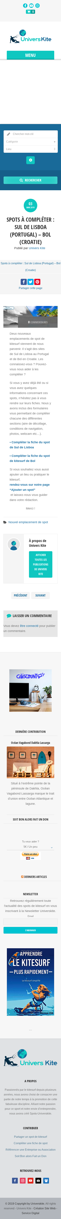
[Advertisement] (30, 91)
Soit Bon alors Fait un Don (30, 1156)
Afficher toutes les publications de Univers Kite (40, 564)
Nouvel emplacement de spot (28, 522)
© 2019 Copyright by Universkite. (25, 1203)
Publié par (29, 248)
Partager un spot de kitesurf (30, 1136)
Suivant (40, 595)
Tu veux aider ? (30, 841)
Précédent (20, 595)
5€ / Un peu (30, 846)
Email (31, 916)
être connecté (29, 626)
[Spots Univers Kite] (30, 36)
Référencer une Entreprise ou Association (31, 1149)
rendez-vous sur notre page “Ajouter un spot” (30, 487)
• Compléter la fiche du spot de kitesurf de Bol (30, 458)
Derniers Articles (35, 877)
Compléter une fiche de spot (30, 1143)
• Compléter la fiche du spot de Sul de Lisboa (30, 445)
